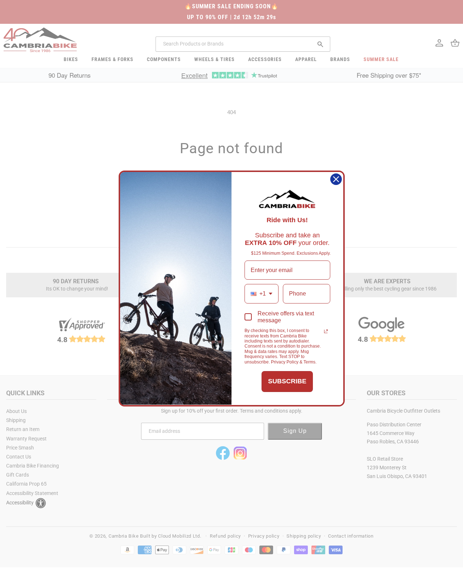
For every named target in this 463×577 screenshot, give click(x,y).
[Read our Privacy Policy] (326, 331)
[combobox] (262, 293)
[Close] (336, 179)
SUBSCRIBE (287, 381)
